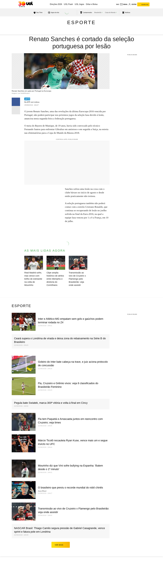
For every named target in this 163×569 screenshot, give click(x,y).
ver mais (59, 545)
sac (117, 4)
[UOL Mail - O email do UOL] (124, 4)
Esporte (81, 22)
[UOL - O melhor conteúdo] (25, 4)
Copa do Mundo (110, 12)
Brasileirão (97, 12)
